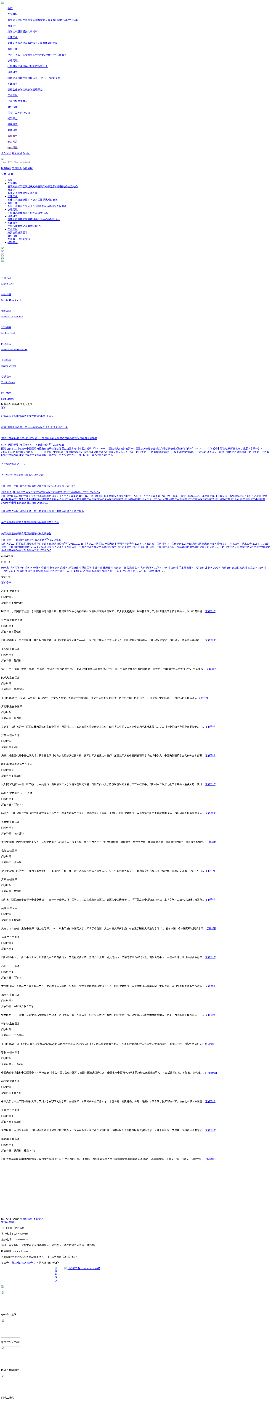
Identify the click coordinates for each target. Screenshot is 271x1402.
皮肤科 (209, 567)
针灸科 (98, 567)
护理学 (150, 571)
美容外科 (30, 571)
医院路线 (6, 168)
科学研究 (13, 72)
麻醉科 (64, 567)
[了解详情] (210, 611)
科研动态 (13, 78)
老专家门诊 (7, 567)
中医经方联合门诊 (60, 571)
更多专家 (6, 582)
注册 (10, 174)
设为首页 (6, 153)
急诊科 (217, 567)
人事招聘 (33, 31)
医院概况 (13, 14)
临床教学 (13, 83)
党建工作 (13, 37)
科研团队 (23, 78)
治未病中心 (120, 567)
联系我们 (53, 20)
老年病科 (55, 567)
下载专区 (38, 1218)
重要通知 (23, 31)
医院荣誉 (43, 20)
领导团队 (23, 20)
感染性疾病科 (239, 567)
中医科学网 (7, 1222)
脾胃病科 (199, 567)
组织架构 (33, 20)
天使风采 (23, 66)
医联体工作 (14, 112)
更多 (3, 407)
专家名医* (30, 54)
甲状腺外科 (129, 571)
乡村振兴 (33, 43)
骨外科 (45, 567)
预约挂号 (51, 54)
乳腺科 (87, 571)
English (26, 153)
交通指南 (73, 20)
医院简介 (13, 20)
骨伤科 (29, 567)
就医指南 (63, 20)
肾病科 (130, 567)
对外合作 (13, 107)
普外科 (37, 567)
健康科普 (13, 124)
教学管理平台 (35, 89)
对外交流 (25, 112)
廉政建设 (23, 43)
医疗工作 (13, 49)
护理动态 (33, 66)
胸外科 (150, 567)
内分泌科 (226, 567)
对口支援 (53, 43)
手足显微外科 (186, 567)
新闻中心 (13, 25)
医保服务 (61, 54)
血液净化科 (76, 571)
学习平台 (17, 168)
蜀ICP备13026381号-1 (23, 1262)
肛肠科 (158, 567)
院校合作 (13, 89)
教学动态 (23, 89)
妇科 (137, 567)
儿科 (143, 567)
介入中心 (141, 571)
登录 (3, 174)
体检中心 (160, 571)
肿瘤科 (20, 571)
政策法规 (43, 66)
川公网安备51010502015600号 (84, 1268)
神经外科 (108, 567)
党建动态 (13, 43)
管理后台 (28, 1218)
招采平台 (13, 118)
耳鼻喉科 (97, 571)
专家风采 (13, 141)
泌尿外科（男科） (112, 571)
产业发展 (13, 95)
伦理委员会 (54, 78)
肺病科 (166, 567)
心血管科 (253, 567)
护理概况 (13, 66)
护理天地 (13, 60)
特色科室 (13, 147)
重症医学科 (88, 567)
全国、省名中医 (16, 54)
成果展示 (23, 101)
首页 (10, 8)
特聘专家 (41, 54)
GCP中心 (43, 78)
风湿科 (39, 571)
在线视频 (28, 168)
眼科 (46, 571)
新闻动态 (13, 31)
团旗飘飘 (43, 43)
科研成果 (33, 78)
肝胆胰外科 (74, 567)
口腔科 (174, 567)
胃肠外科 (19, 567)
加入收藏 (17, 153)
